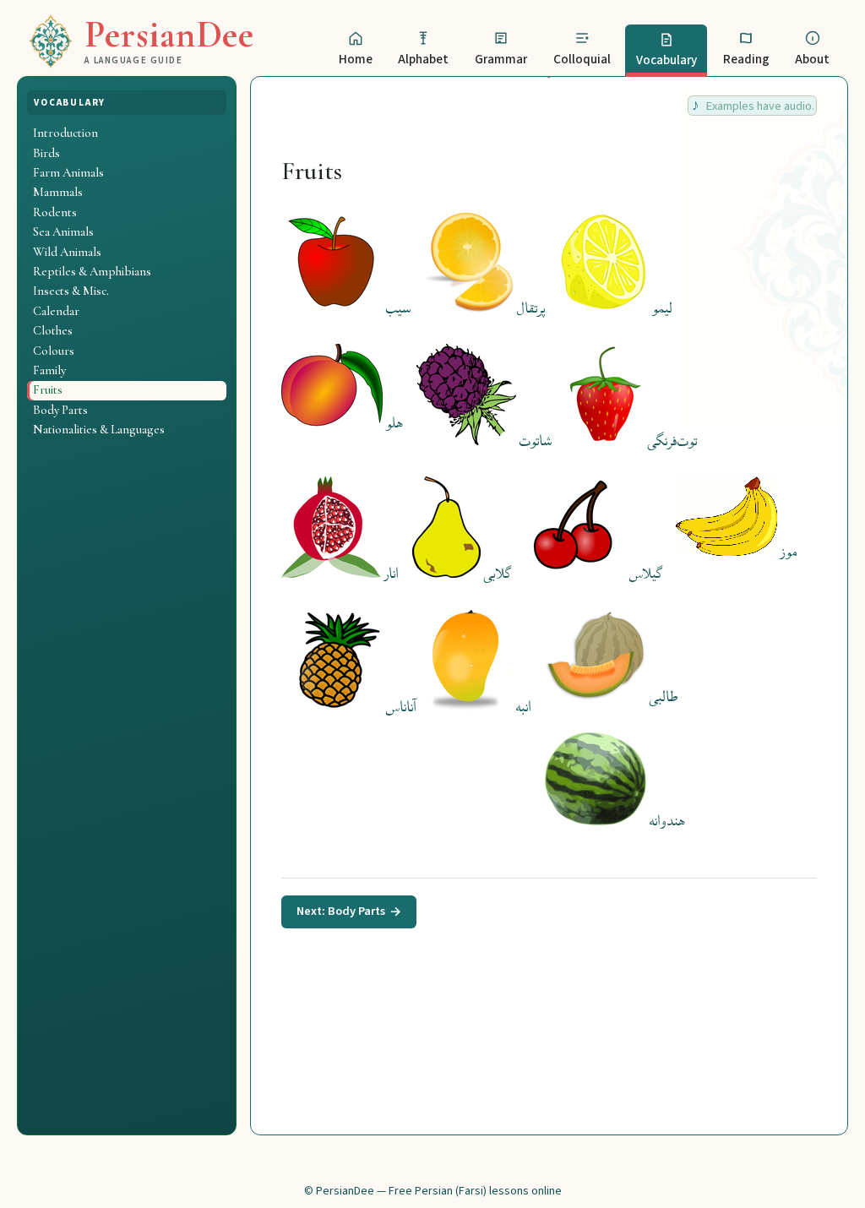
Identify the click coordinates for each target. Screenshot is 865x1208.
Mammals (58, 191)
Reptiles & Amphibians (92, 271)
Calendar (56, 310)
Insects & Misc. (71, 290)
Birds (46, 153)
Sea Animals (63, 231)
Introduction (65, 132)
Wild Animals (67, 251)
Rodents (55, 212)
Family (49, 370)
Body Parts (60, 409)
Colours (53, 350)
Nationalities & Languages (99, 429)
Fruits (48, 389)
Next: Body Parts (349, 911)
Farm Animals (68, 172)
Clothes (53, 330)
